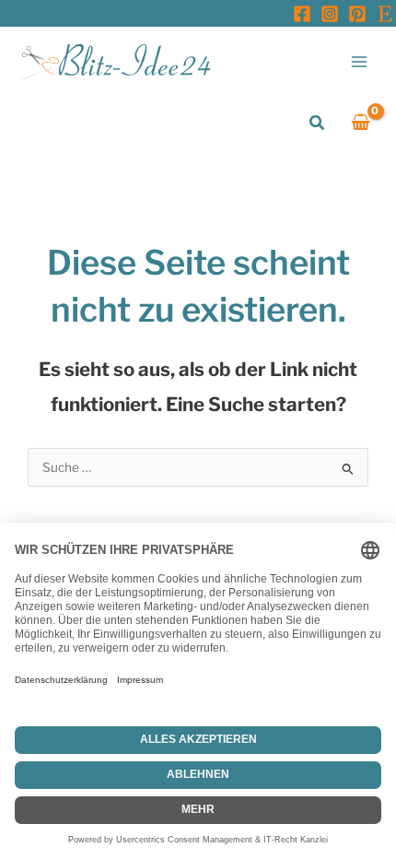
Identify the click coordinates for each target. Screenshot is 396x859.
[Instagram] (329, 14)
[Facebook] (302, 14)
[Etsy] (385, 14)
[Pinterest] (357, 14)
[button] (317, 123)
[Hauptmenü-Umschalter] (360, 61)
